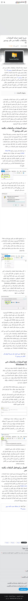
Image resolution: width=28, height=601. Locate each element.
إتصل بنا (6, 596)
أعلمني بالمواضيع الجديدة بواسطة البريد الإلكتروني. (17, 586)
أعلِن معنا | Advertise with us (16, 598)
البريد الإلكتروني (24, 577)
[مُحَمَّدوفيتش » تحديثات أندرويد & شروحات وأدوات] (21, 2)
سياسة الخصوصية (20, 596)
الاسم (26, 570)
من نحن (7, 598)
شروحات (18, 542)
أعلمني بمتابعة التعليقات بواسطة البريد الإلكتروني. (17, 583)
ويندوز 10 (9, 70)
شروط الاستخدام (12, 596)
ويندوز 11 (19, 77)
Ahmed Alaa (23, 46)
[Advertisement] (14, 20)
